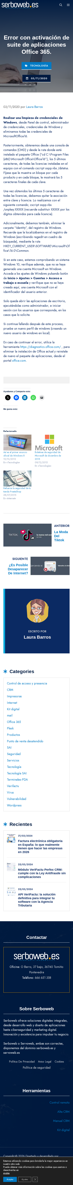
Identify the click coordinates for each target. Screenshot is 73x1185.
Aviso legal (44, 1062)
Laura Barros (37, 637)
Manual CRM (61, 1121)
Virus (10, 792)
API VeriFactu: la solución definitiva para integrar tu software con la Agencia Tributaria (37, 900)
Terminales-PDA (17, 779)
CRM (10, 690)
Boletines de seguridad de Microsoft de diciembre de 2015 (48, 456)
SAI (9, 747)
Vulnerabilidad (16, 799)
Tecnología (39, 66)
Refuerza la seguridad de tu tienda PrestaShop (17, 489)
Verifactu (13, 786)
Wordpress (14, 805)
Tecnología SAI (17, 773)
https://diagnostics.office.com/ (40, 347)
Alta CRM (63, 1112)
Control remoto (60, 1102)
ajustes (6, 1173)
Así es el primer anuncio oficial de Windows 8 (15, 454)
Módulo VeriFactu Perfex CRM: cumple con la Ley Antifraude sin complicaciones (42, 873)
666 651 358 (43, 978)
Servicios (13, 760)
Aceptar (10, 1179)
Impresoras (14, 696)
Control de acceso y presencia (27, 683)
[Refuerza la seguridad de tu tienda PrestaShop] (17, 478)
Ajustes (25, 1179)
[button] (61, 5)
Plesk (10, 728)
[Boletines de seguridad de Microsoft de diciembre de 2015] (49, 443)
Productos (13, 735)
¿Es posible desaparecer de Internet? (18, 569)
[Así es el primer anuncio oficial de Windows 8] (17, 443)
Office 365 (14, 722)
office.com (19, 360)
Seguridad (14, 754)
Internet (12, 703)
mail (9, 715)
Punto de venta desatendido (25, 741)
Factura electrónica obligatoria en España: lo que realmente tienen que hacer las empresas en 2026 (40, 846)
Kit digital (13, 709)
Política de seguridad (36, 1067)
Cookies (59, 1062)
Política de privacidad (22, 1062)
